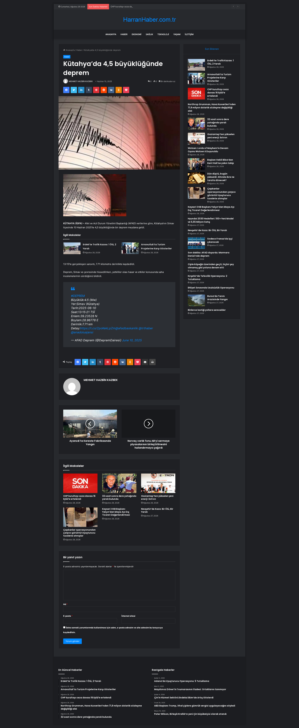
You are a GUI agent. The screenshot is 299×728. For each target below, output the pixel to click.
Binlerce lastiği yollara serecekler (207, 310)
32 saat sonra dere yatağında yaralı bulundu (119, 497)
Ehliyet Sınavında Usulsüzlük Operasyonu (211, 287)
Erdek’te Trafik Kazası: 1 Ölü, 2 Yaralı (220, 62)
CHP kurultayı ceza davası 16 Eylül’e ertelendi (132, 6)
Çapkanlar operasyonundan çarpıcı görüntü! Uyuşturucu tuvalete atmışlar (79, 532)
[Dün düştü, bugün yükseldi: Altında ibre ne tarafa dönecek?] (196, 178)
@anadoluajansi (82, 332)
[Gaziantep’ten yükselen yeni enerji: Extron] (158, 483)
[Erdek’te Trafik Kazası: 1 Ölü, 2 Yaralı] (72, 248)
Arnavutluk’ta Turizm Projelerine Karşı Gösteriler (219, 77)
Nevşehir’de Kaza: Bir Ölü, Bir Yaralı (157, 510)
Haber (124, 34)
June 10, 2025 (132, 340)
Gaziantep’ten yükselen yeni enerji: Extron (157, 497)
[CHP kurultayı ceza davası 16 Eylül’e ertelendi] (80, 483)
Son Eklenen (212, 48)
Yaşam (176, 34)
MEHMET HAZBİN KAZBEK (81, 81)
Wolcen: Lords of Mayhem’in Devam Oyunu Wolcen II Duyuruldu (208, 150)
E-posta (68, 616)
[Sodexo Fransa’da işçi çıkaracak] (196, 243)
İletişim (189, 34)
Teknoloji (163, 34)
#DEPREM (78, 296)
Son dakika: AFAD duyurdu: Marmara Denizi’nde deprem (208, 254)
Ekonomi (136, 34)
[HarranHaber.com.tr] (149, 19)
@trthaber (146, 328)
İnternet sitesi (128, 616)
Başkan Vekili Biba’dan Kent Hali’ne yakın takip (220, 161)
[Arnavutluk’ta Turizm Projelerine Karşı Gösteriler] (130, 248)
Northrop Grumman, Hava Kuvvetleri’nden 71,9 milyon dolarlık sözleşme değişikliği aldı (212, 107)
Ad (65, 604)
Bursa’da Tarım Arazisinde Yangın (217, 298)
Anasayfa (110, 34)
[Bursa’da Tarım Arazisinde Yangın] (196, 300)
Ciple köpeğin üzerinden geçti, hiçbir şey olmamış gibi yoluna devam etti (211, 266)
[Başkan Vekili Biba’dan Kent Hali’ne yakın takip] (196, 164)
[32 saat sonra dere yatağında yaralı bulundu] (119, 483)
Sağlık (149, 34)
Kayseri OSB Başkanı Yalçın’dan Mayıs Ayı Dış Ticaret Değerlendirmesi (116, 511)
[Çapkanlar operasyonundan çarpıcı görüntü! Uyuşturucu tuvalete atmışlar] (80, 517)
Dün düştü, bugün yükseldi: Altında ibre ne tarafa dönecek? (220, 177)
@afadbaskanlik (126, 328)
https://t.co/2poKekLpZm (97, 328)
